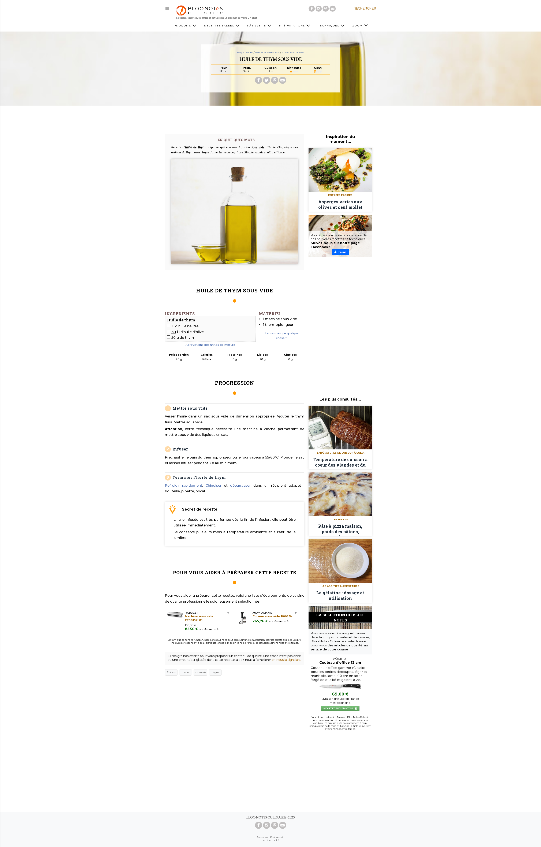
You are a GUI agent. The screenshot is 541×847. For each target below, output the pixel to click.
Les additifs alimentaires (340, 586)
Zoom (358, 25)
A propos (262, 837)
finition (171, 672)
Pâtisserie (257, 25)
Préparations (292, 25)
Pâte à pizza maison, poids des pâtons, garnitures (340, 529)
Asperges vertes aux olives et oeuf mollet (340, 204)
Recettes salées (219, 25)
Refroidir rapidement (183, 485)
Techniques (329, 25)
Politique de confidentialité (273, 838)
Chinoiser (213, 485)
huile (186, 672)
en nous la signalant (286, 660)
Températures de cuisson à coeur (340, 452)
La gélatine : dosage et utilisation (340, 595)
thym (215, 672)
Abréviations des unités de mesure (210, 344)
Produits (183, 25)
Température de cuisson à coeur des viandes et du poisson (340, 463)
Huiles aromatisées (293, 52)
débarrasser (240, 485)
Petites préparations (267, 52)
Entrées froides (340, 195)
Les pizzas (340, 519)
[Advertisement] (270, 118)
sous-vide (200, 672)
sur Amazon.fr (209, 629)
